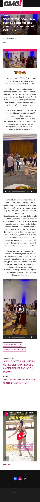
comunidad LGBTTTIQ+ (13, 344)
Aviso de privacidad (8, 496)
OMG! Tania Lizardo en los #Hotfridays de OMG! (19, 381)
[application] (20, 163)
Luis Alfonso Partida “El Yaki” (15, 349)
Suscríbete (6, 464)
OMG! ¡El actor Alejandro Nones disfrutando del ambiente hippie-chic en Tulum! (19, 366)
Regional (6, 15)
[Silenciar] (31, 191)
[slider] (18, 191)
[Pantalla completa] (35, 191)
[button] (20, 163)
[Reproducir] (5, 191)
